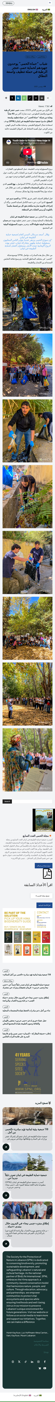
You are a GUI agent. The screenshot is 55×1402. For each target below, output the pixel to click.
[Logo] (50, 3)
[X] (12, 98)
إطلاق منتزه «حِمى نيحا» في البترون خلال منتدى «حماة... (27, 1225)
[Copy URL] (30, 98)
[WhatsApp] (24, 98)
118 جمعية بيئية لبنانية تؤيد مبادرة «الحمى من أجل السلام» (27, 974)
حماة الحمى (41, 57)
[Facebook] (44, 1361)
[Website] (12, 1361)
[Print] (41, 98)
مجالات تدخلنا (30, 57)
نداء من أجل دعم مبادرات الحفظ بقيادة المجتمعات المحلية (26, 1010)
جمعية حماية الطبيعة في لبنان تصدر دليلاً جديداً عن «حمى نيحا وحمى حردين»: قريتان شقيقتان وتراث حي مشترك (26, 986)
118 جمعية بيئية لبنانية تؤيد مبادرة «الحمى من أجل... (26, 1130)
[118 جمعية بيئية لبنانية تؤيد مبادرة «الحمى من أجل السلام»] (27, 1116)
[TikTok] (25, 1361)
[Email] (35, 98)
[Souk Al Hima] (39, 1368)
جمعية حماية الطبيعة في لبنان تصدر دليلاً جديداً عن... (26, 1176)
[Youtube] (44, 1368)
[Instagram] (38, 1361)
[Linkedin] (18, 98)
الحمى (6, 971)
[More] (6, 98)
